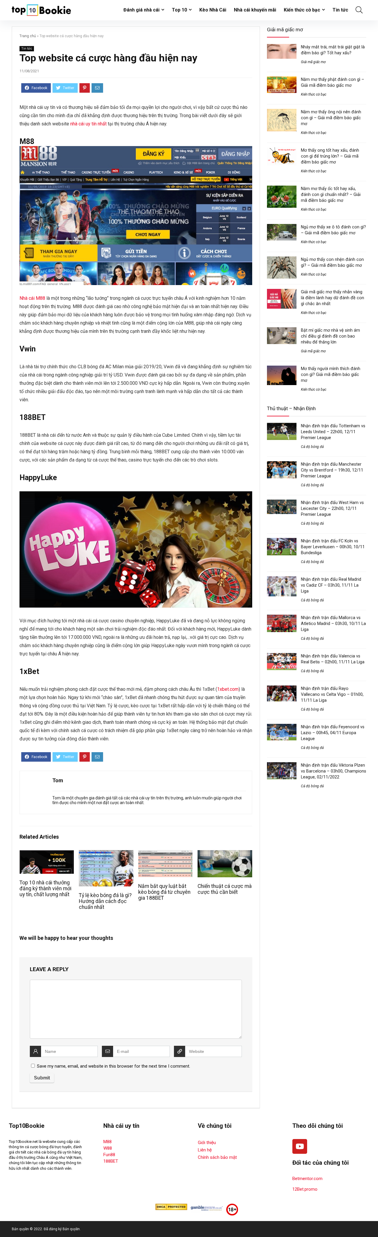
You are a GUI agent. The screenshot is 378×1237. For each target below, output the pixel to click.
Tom (57, 780)
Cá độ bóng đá (312, 447)
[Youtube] (299, 1146)
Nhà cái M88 (32, 298)
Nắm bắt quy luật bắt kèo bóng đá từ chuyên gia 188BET (164, 892)
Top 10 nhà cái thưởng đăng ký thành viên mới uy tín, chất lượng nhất (45, 888)
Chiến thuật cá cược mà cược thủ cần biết (225, 889)
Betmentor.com (307, 1178)
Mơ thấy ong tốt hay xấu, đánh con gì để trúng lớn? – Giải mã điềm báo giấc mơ (330, 156)
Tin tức (340, 10)
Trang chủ (27, 36)
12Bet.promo (304, 1189)
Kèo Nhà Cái (212, 10)
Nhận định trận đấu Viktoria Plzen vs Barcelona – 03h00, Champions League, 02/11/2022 (333, 771)
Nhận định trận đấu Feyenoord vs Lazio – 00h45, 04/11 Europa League (332, 732)
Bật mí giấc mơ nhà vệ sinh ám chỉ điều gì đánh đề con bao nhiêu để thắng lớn (330, 336)
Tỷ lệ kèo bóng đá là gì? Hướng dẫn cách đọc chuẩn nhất (105, 901)
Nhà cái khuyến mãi (255, 10)
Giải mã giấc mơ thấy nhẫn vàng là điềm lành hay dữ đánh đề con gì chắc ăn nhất (332, 297)
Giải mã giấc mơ (313, 62)
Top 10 (179, 10)
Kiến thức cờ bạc (302, 10)
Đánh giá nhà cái (141, 10)
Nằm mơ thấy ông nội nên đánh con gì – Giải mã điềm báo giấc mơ (331, 117)
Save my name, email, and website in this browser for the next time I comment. (113, 1066)
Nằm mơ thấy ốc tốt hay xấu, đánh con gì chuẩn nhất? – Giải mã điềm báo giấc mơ (331, 194)
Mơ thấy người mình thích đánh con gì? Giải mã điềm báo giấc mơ (330, 374)
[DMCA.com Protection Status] (171, 1206)
